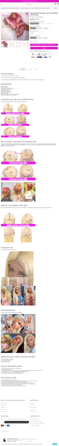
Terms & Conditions (33, 411)
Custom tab (30, 69)
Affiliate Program (4, 409)
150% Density (33, 28)
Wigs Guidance (32, 403)
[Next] (27, 26)
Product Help (32, 405)
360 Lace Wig (42, 23)
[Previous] (3, 26)
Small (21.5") (46, 37)
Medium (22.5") (33, 37)
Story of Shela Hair (4, 403)
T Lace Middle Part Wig (50, 23)
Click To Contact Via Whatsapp (37, 421)
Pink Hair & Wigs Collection (25, 8)
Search (30, 441)
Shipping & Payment (33, 407)
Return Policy (32, 409)
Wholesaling (3, 407)
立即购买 (44, 48)
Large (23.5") (40, 37)
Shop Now (35, 1)
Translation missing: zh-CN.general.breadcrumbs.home (10, 8)
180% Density (39, 28)
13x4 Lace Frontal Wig (34, 23)
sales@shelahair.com (35, 419)
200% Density (46, 28)
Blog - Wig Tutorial (4, 411)
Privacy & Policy (4, 405)
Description (23, 69)
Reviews (36, 69)
